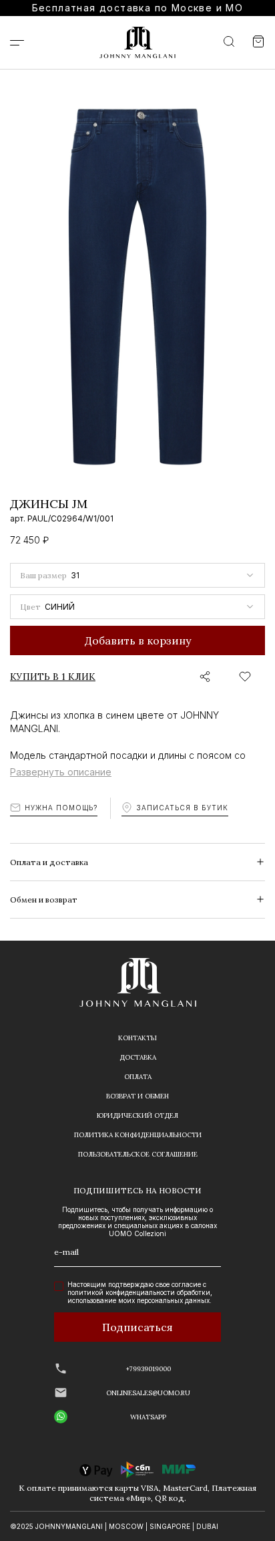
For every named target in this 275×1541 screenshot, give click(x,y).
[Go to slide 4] (48, 469)
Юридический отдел (137, 1115)
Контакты (137, 1038)
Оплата (138, 1076)
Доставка (137, 1057)
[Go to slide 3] (36, 469)
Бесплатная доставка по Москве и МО (138, 7)
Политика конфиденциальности (138, 1135)
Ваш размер (43, 575)
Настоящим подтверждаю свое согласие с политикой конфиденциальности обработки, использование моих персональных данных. (139, 1292)
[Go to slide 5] (60, 469)
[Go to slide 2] (24, 469)
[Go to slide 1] (12, 469)
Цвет (30, 607)
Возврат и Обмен (137, 1096)
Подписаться (137, 1327)
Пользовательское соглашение (138, 1154)
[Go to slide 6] (72, 469)
